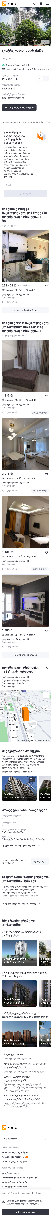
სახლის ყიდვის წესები (14, 1161)
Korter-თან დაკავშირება (15, 1152)
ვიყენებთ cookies (11, 1173)
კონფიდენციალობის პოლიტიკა (19, 1178)
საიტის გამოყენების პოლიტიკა (23, 1204)
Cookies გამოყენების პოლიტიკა (23, 1201)
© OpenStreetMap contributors (40, 740)
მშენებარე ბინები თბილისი (16, 680)
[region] (25, 716)
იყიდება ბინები (11, 122)
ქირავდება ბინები (33, 122)
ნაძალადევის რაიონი (13, 683)
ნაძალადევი (8, 686)
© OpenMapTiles (23, 740)
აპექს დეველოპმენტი (13, 98)
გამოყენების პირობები (14, 1182)
